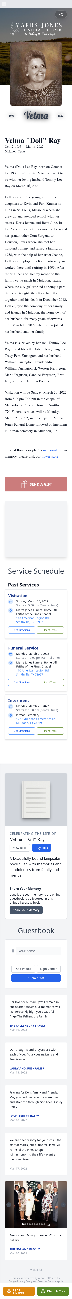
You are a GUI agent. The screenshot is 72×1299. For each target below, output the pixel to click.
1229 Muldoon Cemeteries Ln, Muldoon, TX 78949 (36, 721)
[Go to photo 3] (27, 1224)
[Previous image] (8, 1204)
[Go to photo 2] (25, 1224)
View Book (19, 848)
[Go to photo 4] (30, 1224)
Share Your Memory (26, 910)
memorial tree (53, 449)
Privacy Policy (24, 1281)
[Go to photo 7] (37, 1224)
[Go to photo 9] (42, 1224)
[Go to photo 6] (35, 1224)
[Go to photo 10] (44, 1224)
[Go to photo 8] (39, 1224)
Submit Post (36, 978)
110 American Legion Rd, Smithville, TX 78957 (33, 620)
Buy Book (42, 848)
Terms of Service (47, 1281)
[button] (36, 1204)
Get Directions (22, 630)
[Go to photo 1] (23, 1224)
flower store (50, 456)
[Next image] (63, 1204)
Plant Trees (50, 630)
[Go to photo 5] (32, 1224)
